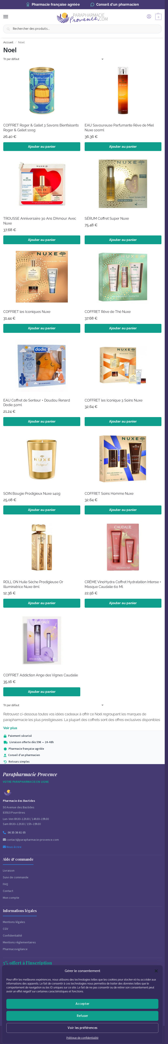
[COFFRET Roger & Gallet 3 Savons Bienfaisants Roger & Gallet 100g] (41, 91)
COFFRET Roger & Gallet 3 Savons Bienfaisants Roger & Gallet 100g (41, 127)
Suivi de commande (15, 877)
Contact (8, 891)
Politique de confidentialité (82, 1037)
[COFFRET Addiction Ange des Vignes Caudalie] (41, 641)
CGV (5, 929)
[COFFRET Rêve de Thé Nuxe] (123, 278)
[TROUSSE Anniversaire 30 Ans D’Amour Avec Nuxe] (41, 185)
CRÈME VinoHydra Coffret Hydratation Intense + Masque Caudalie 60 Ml (123, 584)
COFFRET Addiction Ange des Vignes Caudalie (40, 675)
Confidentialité (12, 935)
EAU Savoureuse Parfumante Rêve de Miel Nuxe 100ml (119, 127)
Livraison (8, 871)
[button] (156, 971)
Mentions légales (14, 922)
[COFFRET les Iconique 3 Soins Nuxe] (123, 367)
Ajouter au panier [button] (42, 147)
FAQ (5, 884)
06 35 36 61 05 (17, 832)
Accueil (8, 42)
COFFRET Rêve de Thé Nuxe (108, 312)
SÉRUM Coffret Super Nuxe (107, 218)
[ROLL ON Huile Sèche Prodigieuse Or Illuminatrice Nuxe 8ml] (41, 548)
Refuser (82, 1016)
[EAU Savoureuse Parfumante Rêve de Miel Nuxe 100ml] (123, 91)
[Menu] (9, 17)
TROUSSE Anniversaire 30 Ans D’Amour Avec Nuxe (39, 220)
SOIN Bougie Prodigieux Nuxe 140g (31, 493)
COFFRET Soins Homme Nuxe (109, 493)
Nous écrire (13, 847)
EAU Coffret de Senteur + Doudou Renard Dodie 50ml (36, 402)
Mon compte (11, 898)
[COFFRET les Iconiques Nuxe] (41, 278)
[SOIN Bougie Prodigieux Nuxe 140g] (41, 460)
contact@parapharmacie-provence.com (32, 840)
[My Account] (149, 17)
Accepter (82, 1004)
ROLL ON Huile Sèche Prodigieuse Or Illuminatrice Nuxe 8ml (33, 584)
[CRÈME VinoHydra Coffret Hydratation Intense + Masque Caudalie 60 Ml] (123, 548)
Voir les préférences (82, 1028)
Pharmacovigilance (15, 949)
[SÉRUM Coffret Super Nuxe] (123, 185)
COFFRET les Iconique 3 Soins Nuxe (113, 400)
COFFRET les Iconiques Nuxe (26, 312)
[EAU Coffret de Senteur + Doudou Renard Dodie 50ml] (41, 367)
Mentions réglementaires (19, 942)
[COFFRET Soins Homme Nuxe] (123, 460)
